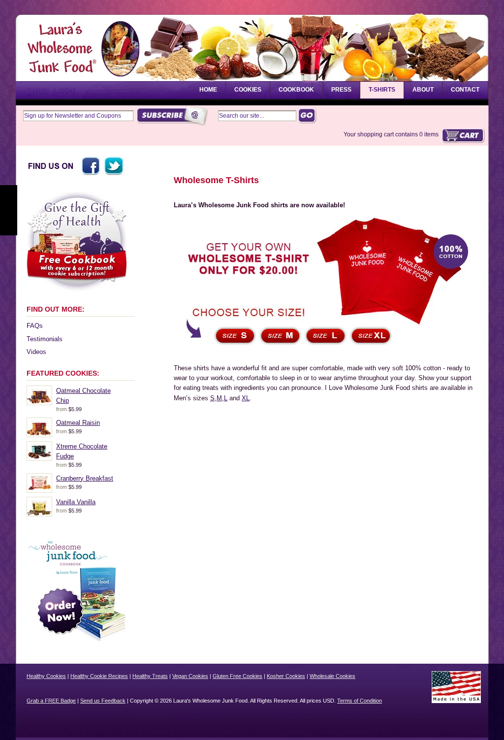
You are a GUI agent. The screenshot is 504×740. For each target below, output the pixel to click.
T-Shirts (382, 89)
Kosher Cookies (286, 676)
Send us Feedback (103, 701)
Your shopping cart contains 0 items (391, 134)
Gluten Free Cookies (237, 676)
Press (341, 89)
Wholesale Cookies (332, 676)
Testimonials (45, 339)
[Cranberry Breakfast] (39, 490)
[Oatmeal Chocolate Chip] (39, 402)
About (423, 89)
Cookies (247, 89)
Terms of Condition (359, 701)
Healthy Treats (150, 676)
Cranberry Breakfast (84, 478)
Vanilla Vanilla (75, 502)
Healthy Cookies (46, 676)
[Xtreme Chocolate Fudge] (39, 458)
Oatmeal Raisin (78, 422)
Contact (465, 89)
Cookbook (296, 89)
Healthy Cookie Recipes (99, 676)
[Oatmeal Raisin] (39, 434)
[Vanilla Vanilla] (39, 513)
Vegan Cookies (190, 676)
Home (208, 89)
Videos (36, 351)
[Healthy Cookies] (75, 71)
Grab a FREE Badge (51, 701)
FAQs (35, 325)
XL (246, 398)
